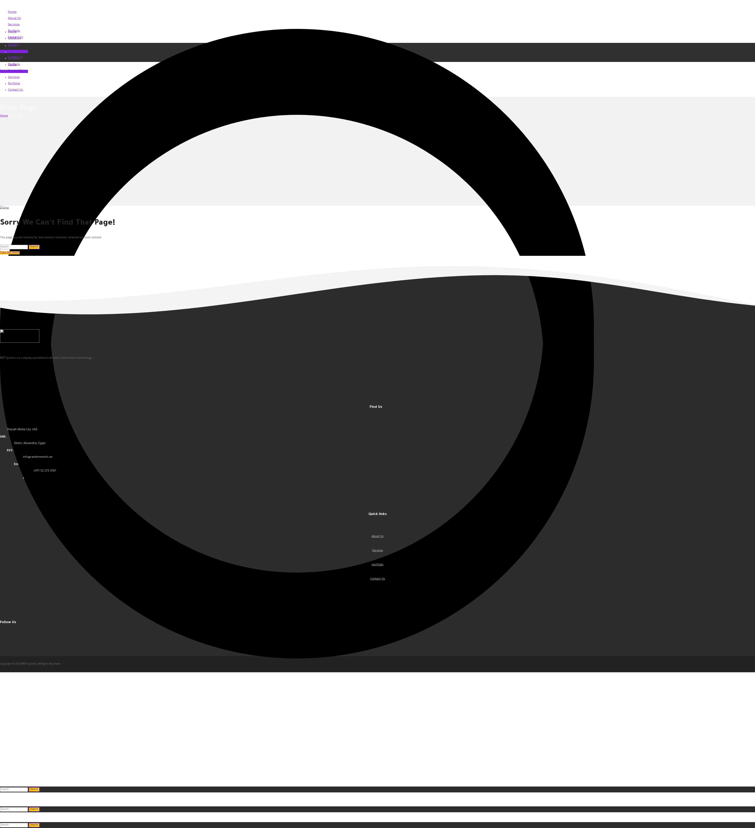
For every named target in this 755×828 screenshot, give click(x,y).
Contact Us (377, 579)
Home (4, 116)
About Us (378, 536)
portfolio (377, 565)
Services (377, 551)
